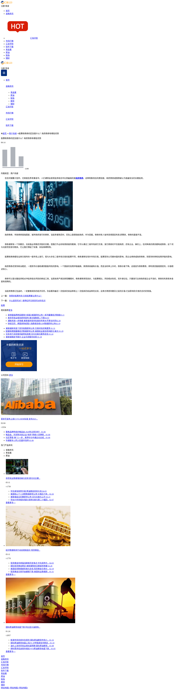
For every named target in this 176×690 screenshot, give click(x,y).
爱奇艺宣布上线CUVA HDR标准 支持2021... (19, 419)
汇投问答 (34, 38)
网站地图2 (14, 688)
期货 (12, 101)
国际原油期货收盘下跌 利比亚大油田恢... (23, 627)
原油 (8, 52)
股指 (8, 55)
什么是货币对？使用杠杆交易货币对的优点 (27, 301)
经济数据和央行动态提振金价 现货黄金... (23, 550)
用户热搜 (13, 134)
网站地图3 (23, 688)
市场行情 (9, 41)
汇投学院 (9, 44)
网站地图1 (5, 688)
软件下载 (9, 47)
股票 (3, 305)
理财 (8, 58)
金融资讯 (9, 14)
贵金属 (8, 50)
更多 (10, 310)
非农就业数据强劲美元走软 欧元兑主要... (23, 478)
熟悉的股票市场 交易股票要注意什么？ (25, 296)
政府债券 (79, 178)
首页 (8, 11)
